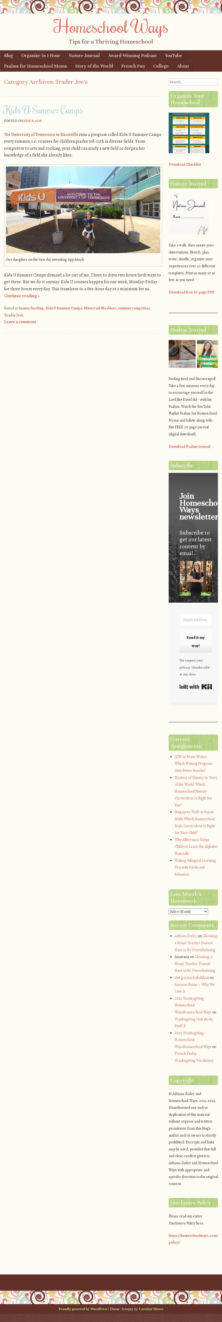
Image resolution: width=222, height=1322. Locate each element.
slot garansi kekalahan (192, 977)
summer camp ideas (134, 308)
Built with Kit (195, 687)
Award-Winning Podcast (132, 55)
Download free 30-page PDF (192, 292)
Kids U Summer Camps (43, 110)
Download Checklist (185, 164)
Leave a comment (20, 322)
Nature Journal (84, 55)
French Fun (133, 66)
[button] (195, 579)
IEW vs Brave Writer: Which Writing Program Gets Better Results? (193, 763)
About (183, 66)
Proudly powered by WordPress (83, 1309)
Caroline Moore (151, 1309)
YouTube (173, 55)
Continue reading (22, 296)
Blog (8, 55)
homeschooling (31, 308)
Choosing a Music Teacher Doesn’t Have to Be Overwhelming (196, 942)
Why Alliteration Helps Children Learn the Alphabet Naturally (196, 846)
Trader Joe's (14, 315)
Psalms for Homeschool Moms (35, 66)
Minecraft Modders (100, 308)
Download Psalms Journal (189, 446)
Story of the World (94, 66)
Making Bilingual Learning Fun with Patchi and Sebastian (195, 867)
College (161, 66)
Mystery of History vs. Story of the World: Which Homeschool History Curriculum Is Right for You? (196, 791)
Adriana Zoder (186, 936)
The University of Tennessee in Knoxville (41, 135)
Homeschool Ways (111, 26)
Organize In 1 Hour (40, 55)
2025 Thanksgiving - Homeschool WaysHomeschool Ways (193, 1005)
